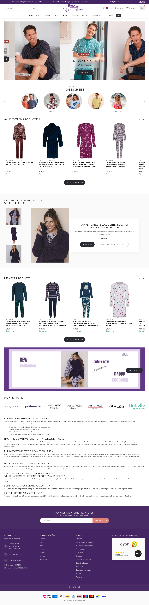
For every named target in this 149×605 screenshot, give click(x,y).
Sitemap (79, 556)
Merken (110, 15)
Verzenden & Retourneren (85, 542)
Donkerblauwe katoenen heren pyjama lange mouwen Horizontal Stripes (52, 323)
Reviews (79, 577)
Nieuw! (65, 15)
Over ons (79, 539)
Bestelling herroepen (83, 570)
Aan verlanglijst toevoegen (111, 244)
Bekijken (86, 244)
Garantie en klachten (83, 560)
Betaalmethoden (82, 563)
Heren (47, 15)
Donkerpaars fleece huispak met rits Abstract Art (19, 163)
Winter (85, 15)
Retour (78, 574)
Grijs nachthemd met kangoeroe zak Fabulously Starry (119, 323)
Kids (56, 15)
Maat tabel (80, 567)
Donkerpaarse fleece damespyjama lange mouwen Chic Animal (116, 164)
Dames (38, 15)
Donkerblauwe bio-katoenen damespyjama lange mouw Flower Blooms (86, 323)
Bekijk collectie (73, 182)
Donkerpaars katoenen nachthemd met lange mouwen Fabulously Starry (86, 164)
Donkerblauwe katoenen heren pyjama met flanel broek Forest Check (18, 323)
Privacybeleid (80, 549)
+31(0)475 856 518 (15, 554)
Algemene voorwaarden (84, 546)
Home (30, 15)
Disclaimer (79, 553)
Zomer (75, 15)
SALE (118, 15)
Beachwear (97, 15)
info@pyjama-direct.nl (16, 560)
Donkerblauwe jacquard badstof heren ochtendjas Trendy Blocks (52, 164)
